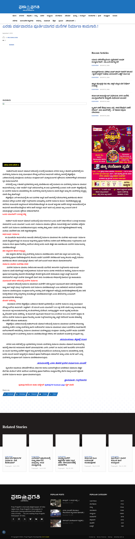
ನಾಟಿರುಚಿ (47, 21)
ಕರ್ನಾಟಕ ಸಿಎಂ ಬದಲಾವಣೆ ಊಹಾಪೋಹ (91, 461)
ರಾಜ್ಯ (35, 16)
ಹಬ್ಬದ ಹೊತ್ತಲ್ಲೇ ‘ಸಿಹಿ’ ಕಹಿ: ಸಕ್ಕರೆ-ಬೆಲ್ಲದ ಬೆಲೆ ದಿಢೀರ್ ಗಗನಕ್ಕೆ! (111, 85)
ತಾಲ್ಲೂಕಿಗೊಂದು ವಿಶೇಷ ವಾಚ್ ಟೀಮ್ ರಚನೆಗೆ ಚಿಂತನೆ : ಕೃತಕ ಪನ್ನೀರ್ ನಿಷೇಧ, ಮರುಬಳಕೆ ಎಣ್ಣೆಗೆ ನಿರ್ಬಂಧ (112, 73)
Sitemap (110, 537)
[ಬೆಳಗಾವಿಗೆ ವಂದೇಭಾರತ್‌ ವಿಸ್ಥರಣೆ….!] (55, 523)
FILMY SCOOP (45, 537)
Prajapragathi (13, 37)
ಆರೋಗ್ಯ (38, 21)
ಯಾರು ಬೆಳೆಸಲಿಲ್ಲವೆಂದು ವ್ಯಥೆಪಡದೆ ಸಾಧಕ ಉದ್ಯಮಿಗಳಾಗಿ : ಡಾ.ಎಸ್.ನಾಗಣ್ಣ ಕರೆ (108, 61)
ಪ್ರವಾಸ (61, 21)
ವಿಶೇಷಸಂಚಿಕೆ (70, 21)
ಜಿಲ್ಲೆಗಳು (29, 16)
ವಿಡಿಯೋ (67, 16)
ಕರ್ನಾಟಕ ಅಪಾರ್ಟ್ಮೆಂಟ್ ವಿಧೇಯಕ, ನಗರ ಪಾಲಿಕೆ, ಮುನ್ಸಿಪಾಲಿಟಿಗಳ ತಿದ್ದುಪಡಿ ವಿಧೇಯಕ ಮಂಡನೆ (110, 97)
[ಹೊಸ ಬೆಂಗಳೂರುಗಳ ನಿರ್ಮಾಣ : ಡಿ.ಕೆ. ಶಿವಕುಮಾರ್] (14, 444)
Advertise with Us (119, 537)
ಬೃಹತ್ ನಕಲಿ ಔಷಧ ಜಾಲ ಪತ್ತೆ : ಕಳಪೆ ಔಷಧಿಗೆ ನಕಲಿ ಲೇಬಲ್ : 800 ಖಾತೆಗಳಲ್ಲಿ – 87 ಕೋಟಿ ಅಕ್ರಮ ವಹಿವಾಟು (111, 110)
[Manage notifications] (3, 532)
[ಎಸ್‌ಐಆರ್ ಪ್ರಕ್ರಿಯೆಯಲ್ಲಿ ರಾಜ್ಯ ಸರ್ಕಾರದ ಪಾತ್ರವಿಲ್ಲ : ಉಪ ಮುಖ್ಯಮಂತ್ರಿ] (41, 444)
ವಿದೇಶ (42, 16)
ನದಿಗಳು (15, 21)
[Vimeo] (30, 519)
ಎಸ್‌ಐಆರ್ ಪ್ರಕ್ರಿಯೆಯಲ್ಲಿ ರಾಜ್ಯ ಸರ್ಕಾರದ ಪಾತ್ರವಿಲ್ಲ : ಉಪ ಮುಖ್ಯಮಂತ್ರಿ (41, 462)
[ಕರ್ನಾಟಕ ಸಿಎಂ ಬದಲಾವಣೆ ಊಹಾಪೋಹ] (94, 444)
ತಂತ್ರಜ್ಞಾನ (107, 16)
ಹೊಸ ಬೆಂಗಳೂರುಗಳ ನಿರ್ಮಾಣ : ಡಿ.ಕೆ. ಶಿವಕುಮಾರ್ (13, 461)
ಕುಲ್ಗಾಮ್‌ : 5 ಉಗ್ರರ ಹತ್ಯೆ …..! (71, 500)
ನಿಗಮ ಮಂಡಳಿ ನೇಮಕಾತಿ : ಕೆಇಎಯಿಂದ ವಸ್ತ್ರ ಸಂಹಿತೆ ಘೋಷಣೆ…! (73, 511)
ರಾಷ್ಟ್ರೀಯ (50, 16)
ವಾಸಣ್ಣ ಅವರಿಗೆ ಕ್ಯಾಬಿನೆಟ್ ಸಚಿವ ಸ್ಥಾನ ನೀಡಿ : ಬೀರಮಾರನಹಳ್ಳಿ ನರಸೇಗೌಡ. (67, 462)
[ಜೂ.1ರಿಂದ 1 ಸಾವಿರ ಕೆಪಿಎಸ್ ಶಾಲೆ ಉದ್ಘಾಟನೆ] (120, 444)
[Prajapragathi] (4, 38)
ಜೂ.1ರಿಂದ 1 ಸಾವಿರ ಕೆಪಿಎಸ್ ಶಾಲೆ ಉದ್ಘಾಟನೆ (118, 461)
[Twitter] (25, 519)
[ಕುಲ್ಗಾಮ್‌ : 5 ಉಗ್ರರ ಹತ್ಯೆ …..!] (55, 503)
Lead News (95, 65)
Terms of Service (101, 537)
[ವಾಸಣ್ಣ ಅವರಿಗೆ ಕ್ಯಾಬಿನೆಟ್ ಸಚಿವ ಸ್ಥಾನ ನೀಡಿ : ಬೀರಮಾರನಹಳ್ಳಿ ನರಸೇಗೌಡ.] (67, 444)
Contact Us (92, 537)
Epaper (21, 16)
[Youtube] (42, 519)
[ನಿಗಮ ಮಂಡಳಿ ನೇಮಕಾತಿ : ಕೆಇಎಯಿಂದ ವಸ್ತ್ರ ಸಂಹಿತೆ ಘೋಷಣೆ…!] (55, 513)
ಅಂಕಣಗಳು (91, 16)
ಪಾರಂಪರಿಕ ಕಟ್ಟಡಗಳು (26, 21)
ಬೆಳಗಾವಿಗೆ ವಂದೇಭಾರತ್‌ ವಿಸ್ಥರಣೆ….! (73, 520)
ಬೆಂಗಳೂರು (58, 16)
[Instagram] (19, 519)
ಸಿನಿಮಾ (115, 16)
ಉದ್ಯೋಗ (83, 16)
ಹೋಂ (14, 16)
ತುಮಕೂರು (11, 44)
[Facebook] (13, 519)
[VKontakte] (36, 519)
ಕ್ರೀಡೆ (99, 16)
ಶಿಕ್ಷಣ (54, 21)
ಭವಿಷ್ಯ (75, 16)
